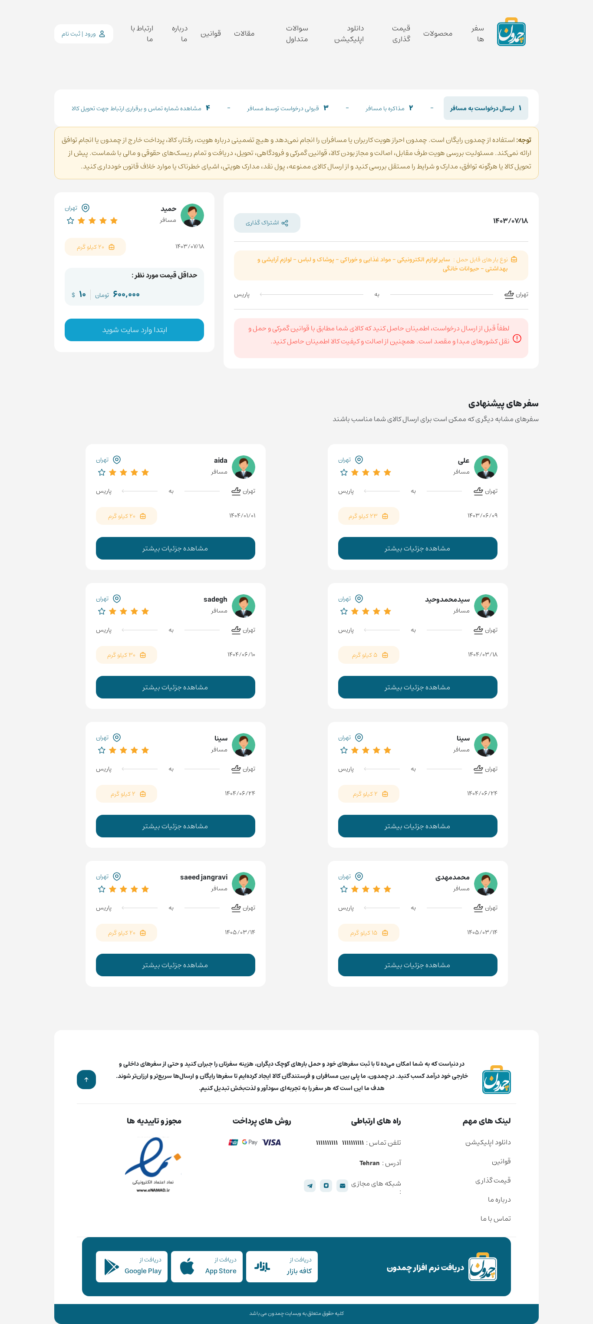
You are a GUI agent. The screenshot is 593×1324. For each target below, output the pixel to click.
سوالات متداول (297, 34)
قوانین (211, 34)
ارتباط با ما (142, 34)
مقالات (244, 34)
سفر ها (478, 34)
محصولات (438, 34)
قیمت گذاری (401, 34)
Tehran (369, 1164)
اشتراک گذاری (262, 222)
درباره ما (179, 34)
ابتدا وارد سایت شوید (134, 330)
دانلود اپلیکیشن (349, 34)
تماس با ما (496, 1218)
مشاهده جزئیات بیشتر (417, 548)
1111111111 (353, 1143)
